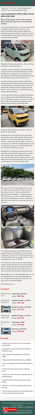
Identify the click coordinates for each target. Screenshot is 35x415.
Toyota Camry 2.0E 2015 (19, 294)
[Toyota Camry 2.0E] (6, 295)
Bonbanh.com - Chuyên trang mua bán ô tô (17, 412)
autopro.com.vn (9, 284)
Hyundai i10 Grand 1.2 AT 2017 (21, 300)
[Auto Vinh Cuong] (8, 3)
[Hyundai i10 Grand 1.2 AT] (6, 301)
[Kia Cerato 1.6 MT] (6, 331)
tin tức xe (13, 8)
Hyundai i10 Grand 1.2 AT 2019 (21, 315)
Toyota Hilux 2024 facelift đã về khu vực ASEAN (17, 360)
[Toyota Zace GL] (6, 323)
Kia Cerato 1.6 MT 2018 (19, 329)
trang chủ (4, 8)
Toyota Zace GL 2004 (18, 322)
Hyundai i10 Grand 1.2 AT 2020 (21, 307)
